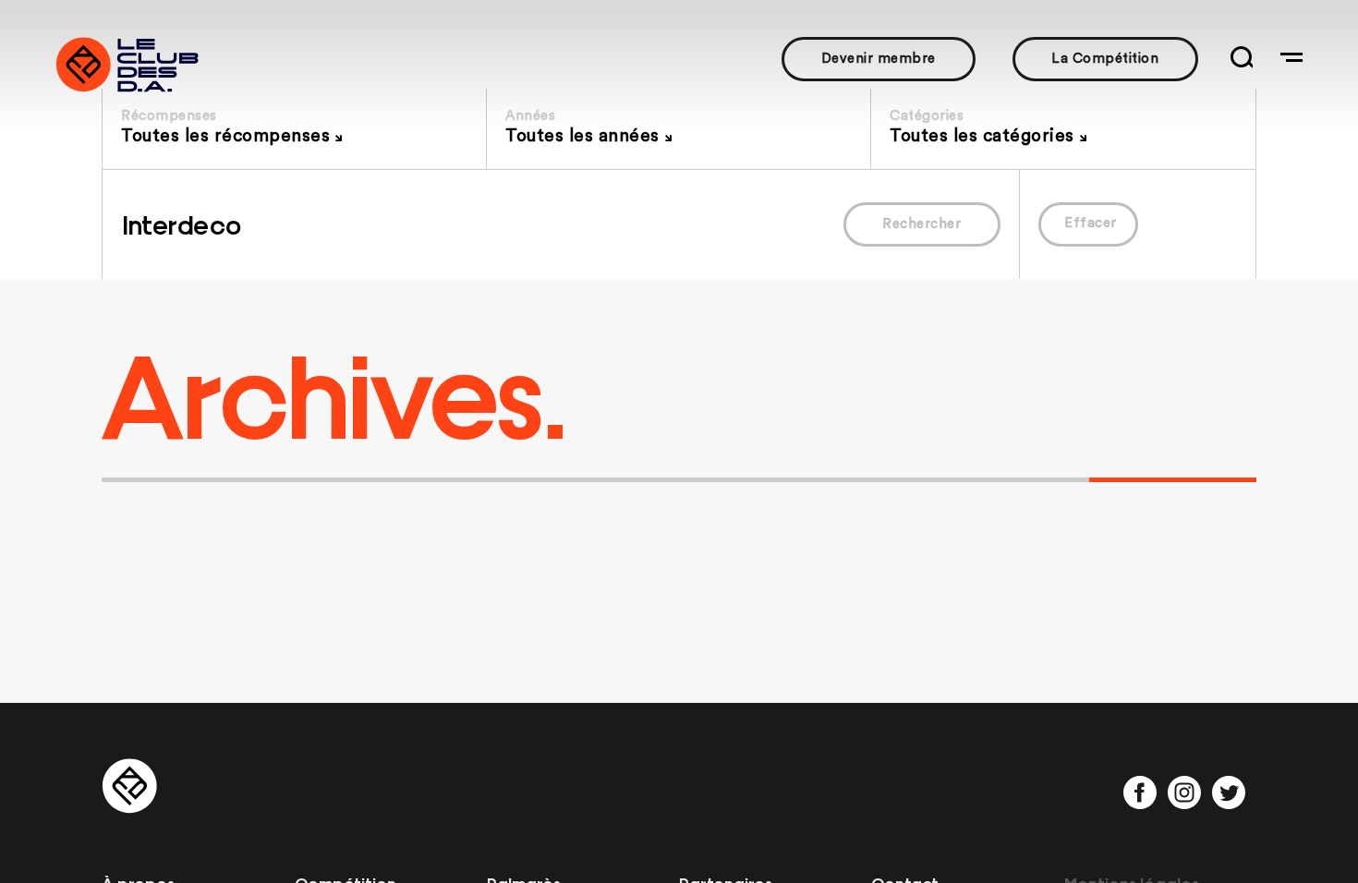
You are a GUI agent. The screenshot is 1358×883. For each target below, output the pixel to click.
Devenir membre (878, 59)
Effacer (1090, 223)
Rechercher (921, 224)
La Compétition (1104, 59)
